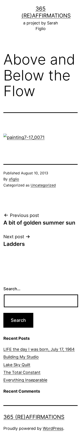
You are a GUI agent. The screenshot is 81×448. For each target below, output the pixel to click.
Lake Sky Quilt (16, 364)
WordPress (53, 428)
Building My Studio (21, 357)
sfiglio (14, 179)
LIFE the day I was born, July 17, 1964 (39, 349)
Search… (11, 288)
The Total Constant (21, 372)
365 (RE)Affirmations (33, 417)
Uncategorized (43, 185)
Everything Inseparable (25, 380)
